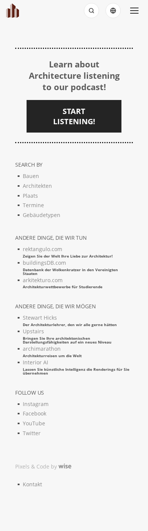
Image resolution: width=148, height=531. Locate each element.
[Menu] (134, 10)
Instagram (36, 404)
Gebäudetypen (41, 215)
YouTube (34, 423)
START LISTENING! (74, 116)
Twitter (32, 433)
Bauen (31, 176)
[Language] (113, 10)
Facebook (34, 413)
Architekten (37, 185)
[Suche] (91, 10)
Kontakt (32, 484)
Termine (33, 205)
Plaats (30, 195)
